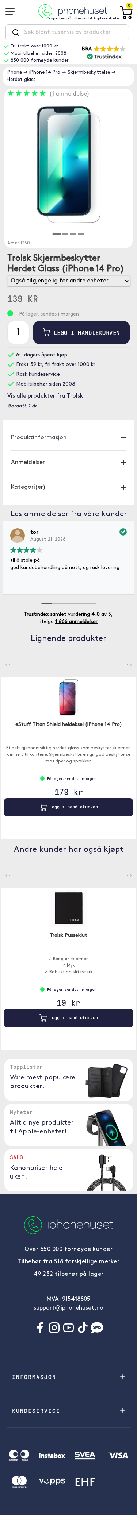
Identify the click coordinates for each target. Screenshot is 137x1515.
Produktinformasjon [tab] (38, 438)
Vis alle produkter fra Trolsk (45, 396)
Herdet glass (21, 79)
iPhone (14, 72)
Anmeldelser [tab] (28, 462)
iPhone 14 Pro (44, 72)
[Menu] (12, 11)
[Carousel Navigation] (2, 662)
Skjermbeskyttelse (89, 72)
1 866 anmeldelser (76, 622)
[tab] (56, 234)
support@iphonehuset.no (68, 1308)
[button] (103, 52)
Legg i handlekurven (84, 332)
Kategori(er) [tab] (28, 487)
